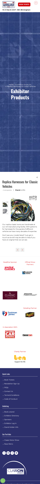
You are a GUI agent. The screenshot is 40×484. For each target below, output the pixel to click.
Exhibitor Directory (11, 416)
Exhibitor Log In (10, 423)
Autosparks (7, 190)
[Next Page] (22, 250)
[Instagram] (12, 453)
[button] (36, 3)
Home (11, 85)
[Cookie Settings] (2, 480)
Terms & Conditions (11, 395)
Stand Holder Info (11, 427)
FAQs (6, 387)
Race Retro (8, 444)
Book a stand (9, 412)
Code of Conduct (11, 399)
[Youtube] (16, 453)
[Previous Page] (18, 250)
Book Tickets (9, 380)
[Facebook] (8, 453)
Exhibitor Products (24, 85)
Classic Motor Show (11, 440)
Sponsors (7, 419)
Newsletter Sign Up (12, 384)
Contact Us (8, 391)
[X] (4, 453)
